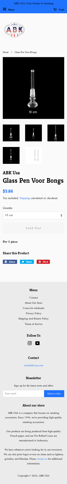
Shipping (25, 198)
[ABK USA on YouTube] (37, 344)
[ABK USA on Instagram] (30, 344)
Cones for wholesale (33, 308)
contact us (42, 459)
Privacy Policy (33, 313)
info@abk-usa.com (33, 365)
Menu (10, 9)
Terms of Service (33, 324)
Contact (33, 297)
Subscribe (54, 393)
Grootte (7, 208)
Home (6, 52)
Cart (61, 9)
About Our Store (33, 303)
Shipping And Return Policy (33, 318)
